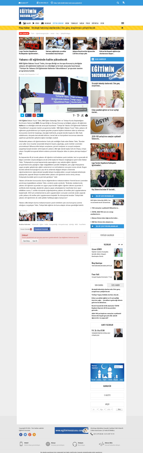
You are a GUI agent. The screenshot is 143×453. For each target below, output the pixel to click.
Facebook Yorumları (41, 229)
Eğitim (41, 224)
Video (37, 23)
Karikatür (107, 386)
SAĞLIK (82, 23)
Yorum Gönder (25, 229)
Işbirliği (71, 224)
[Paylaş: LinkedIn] (40, 115)
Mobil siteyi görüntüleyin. (32, 444)
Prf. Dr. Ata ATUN (98, 330)
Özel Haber (115, 285)
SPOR (102, 23)
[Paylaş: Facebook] (28, 115)
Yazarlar (48, 23)
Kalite (46, 224)
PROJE (88, 23)
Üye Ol (35, 241)
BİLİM (67, 23)
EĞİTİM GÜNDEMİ (58, 23)
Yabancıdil (35, 224)
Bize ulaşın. (81, 444)
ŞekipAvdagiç (65, 33)
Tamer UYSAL (97, 261)
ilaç (57, 33)
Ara (119, 409)
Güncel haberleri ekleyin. (112, 444)
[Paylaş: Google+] (34, 115)
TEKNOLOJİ (74, 23)
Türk (32, 33)
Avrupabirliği (53, 224)
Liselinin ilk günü (97, 254)
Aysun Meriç (96, 251)
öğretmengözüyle (42, 33)
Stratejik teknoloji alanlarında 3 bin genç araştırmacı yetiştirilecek (63, 28)
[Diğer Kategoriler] (123, 23)
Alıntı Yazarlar (107, 325)
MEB (76, 224)
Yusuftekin (82, 224)
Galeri (28, 23)
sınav (52, 33)
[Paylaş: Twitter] (22, 115)
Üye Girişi (26, 241)
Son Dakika (99, 285)
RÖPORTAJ (95, 23)
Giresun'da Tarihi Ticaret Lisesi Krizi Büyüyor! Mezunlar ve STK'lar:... (73, 3)
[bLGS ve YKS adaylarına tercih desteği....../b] (118, 202)
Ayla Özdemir (96, 272)
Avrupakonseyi (63, 224)
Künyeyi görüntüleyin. (58, 444)
